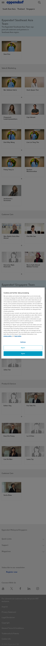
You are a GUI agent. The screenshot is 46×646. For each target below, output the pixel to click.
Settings (23, 342)
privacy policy (8, 336)
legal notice (18, 336)
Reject (23, 347)
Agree (23, 353)
